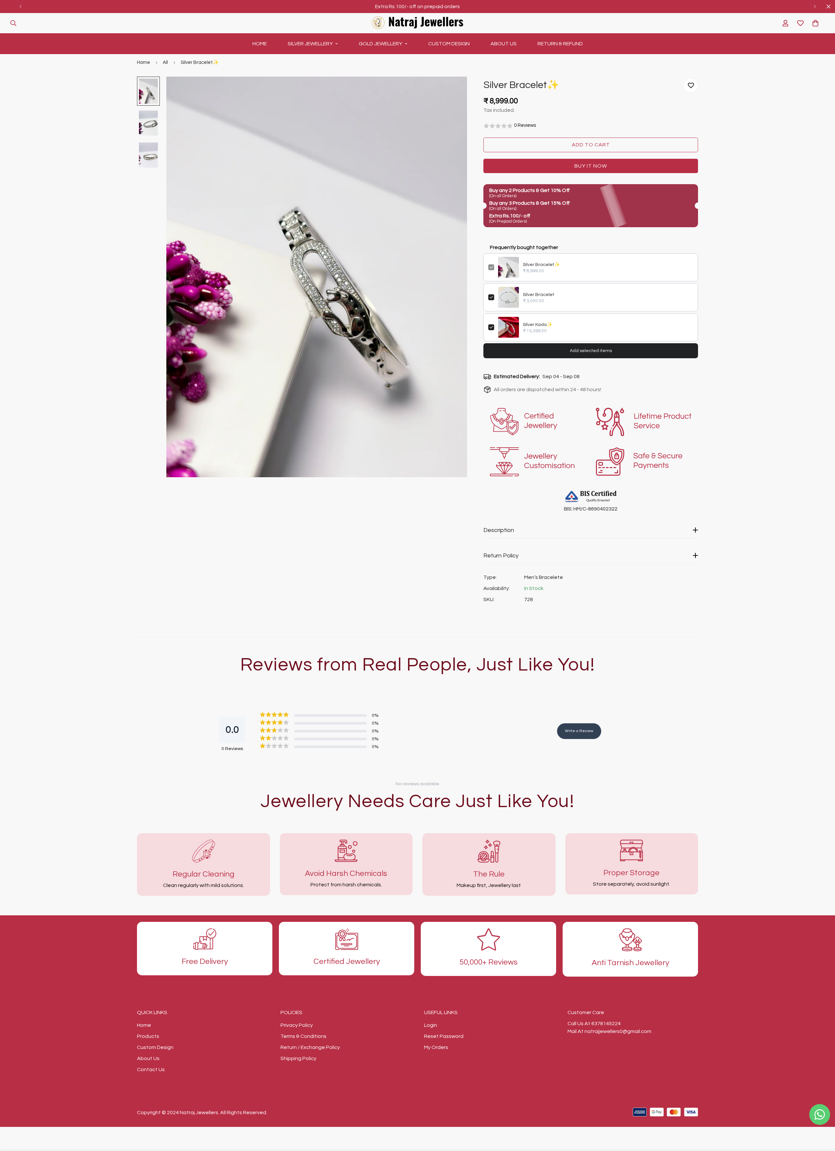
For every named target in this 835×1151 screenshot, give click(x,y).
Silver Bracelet (538, 294)
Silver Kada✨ (537, 324)
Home (259, 43)
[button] (815, 23)
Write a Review (579, 731)
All (165, 62)
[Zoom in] (453, 90)
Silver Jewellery (310, 43)
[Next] (814, 6)
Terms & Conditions (303, 1036)
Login (430, 1025)
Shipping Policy (298, 1058)
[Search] (13, 23)
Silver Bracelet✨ (541, 264)
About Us (504, 43)
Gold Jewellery (380, 43)
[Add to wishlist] (690, 85)
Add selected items (591, 350)
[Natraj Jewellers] (417, 23)
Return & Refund (560, 43)
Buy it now (590, 166)
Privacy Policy (297, 1025)
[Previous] (20, 6)
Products (148, 1036)
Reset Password (443, 1036)
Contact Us (151, 1069)
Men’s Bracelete (543, 577)
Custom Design (449, 43)
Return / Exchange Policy (310, 1047)
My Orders (436, 1047)
